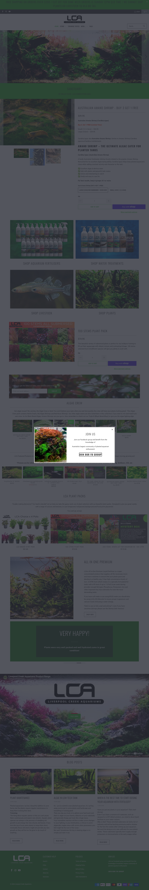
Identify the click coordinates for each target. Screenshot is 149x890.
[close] (112, 429)
